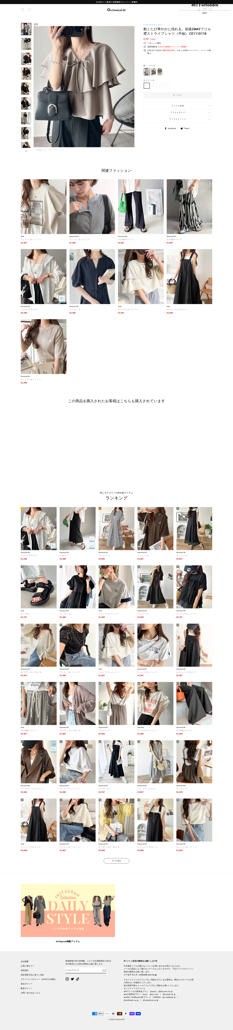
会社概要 (25, 961)
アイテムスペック (177, 119)
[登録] (104, 970)
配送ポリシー (26, 988)
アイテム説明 (178, 106)
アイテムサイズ (177, 112)
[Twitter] (72, 979)
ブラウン (159, 71)
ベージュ (146, 71)
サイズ (148, 80)
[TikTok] (77, 979)
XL (166, 85)
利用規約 (25, 970)
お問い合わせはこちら (30, 993)
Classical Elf (152, 25)
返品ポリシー (26, 984)
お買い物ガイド (27, 966)
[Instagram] (67, 979)
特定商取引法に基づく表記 (32, 975)
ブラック (153, 71)
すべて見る (116, 861)
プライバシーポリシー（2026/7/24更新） (39, 979)
